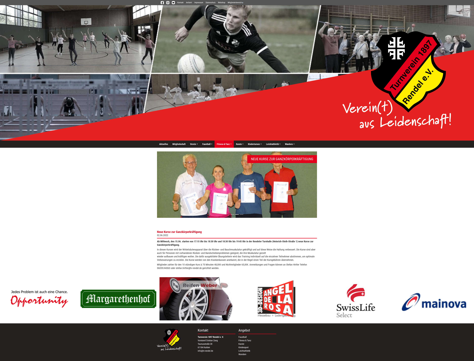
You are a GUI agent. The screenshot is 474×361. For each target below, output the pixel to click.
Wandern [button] (289, 144)
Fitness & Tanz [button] (223, 144)
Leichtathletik (244, 351)
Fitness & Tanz (244, 340)
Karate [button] (239, 144)
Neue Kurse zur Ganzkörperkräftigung (179, 232)
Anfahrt (189, 2)
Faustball (242, 337)
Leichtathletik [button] (272, 144)
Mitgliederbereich (235, 2)
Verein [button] (193, 144)
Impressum (198, 2)
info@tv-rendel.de (205, 351)
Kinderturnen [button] (254, 144)
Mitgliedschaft (179, 144)
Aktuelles (163, 144)
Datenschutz (211, 2)
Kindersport (243, 347)
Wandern (242, 354)
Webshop (221, 2)
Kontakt (180, 2)
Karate (241, 344)
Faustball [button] (206, 144)
